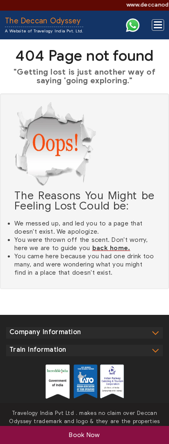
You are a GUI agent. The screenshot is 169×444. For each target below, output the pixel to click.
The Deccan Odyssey (44, 25)
